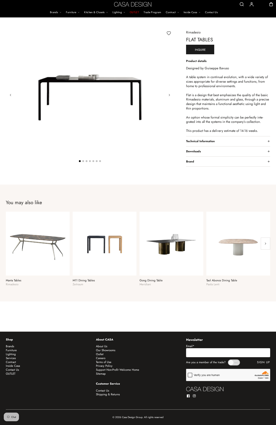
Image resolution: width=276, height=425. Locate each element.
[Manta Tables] (38, 244)
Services (11, 358)
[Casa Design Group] (205, 389)
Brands (10, 346)
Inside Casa (13, 366)
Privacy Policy (104, 366)
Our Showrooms (105, 350)
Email (190, 346)
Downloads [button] (193, 151)
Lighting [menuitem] (117, 12)
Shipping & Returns (108, 394)
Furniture (11, 350)
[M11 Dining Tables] (104, 244)
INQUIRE (200, 50)
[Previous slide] (10, 95)
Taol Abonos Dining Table (221, 280)
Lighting (11, 354)
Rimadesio (193, 32)
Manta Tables (13, 280)
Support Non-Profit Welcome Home (117, 370)
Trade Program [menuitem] (152, 12)
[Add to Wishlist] (169, 33)
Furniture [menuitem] (71, 12)
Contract (11, 362)
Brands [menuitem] (54, 12)
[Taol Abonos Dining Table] (238, 244)
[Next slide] (169, 95)
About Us (101, 346)
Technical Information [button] (200, 141)
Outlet (99, 354)
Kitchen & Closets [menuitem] (94, 12)
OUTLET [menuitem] (134, 12)
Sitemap (101, 374)
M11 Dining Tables (84, 280)
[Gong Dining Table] (171, 244)
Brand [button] (190, 161)
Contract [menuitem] (171, 12)
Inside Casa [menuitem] (190, 12)
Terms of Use (103, 362)
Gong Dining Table (151, 280)
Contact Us (12, 370)
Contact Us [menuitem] (211, 12)
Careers (100, 358)
